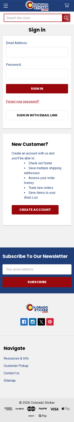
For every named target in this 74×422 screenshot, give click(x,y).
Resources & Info (16, 358)
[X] (41, 322)
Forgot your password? (22, 101)
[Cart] (67, 5)
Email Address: (17, 43)
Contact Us (11, 373)
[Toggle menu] (5, 5)
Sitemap (10, 380)
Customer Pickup (16, 366)
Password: (13, 65)
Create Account (35, 209)
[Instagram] (32, 322)
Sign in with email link (37, 115)
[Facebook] (24, 322)
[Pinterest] (50, 322)
